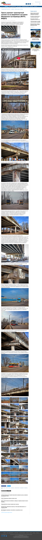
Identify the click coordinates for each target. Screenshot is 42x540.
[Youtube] (30, 4)
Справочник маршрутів (25, 6)
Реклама (34, 532)
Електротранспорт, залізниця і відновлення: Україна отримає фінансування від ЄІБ (35, 24)
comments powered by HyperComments (6, 512)
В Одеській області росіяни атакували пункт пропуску (10, 504)
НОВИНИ (6, 6)
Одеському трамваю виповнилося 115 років (35, 39)
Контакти (35, 6)
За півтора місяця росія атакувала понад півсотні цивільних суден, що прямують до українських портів (14, 495)
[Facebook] (26, 4)
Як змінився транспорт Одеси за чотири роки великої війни (35, 16)
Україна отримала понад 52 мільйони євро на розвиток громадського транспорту (35, 14)
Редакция (37, 532)
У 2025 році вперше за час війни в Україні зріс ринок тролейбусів (35, 21)
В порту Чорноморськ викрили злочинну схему (9, 498)
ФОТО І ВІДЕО (19, 6)
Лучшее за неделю (35, 29)
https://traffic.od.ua (8, 3)
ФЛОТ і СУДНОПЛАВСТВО (12, 6)
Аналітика (31, 6)
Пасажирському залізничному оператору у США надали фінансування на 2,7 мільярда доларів (13, 507)
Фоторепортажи (35, 42)
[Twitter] (28, 4)
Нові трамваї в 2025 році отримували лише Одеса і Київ (35, 19)
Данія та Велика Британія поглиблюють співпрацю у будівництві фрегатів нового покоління (14, 501)
